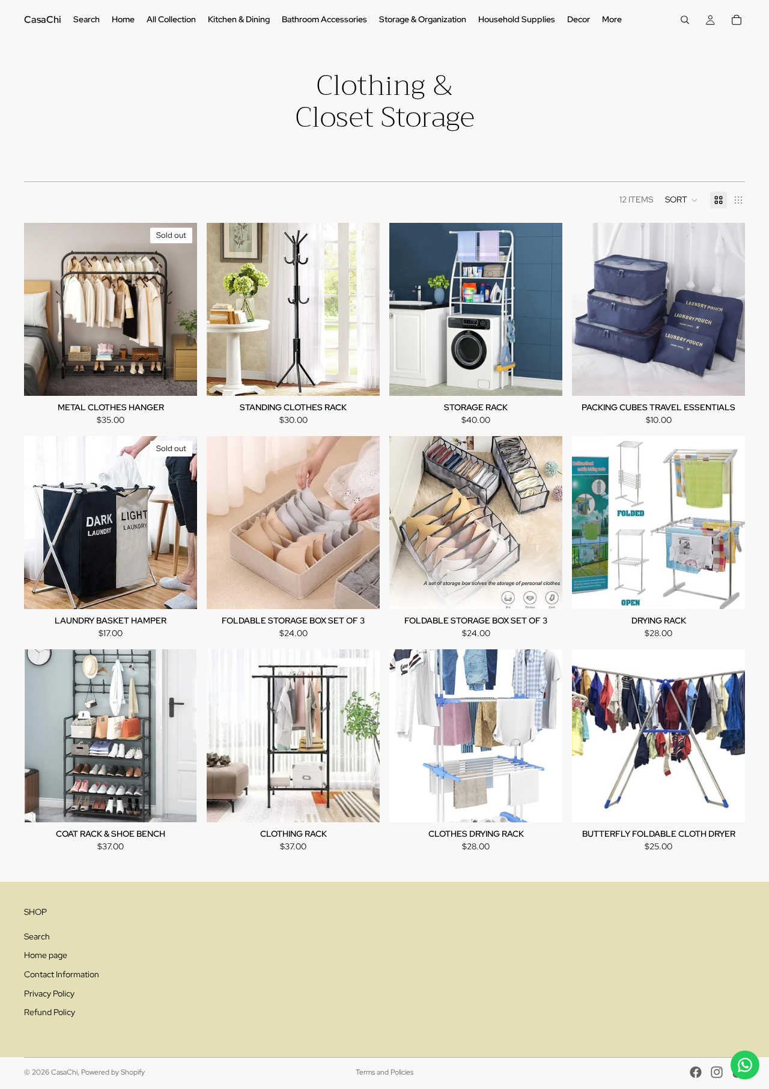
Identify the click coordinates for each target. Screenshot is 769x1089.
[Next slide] (179, 309)
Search (37, 936)
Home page (45, 955)
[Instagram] (717, 1072)
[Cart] (736, 20)
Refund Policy (49, 1012)
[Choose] (726, 377)
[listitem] (612, 20)
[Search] (685, 20)
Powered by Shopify (113, 1072)
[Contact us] (745, 1065)
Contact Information (61, 974)
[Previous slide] (42, 309)
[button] (681, 200)
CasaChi (64, 1072)
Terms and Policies (384, 1072)
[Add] (361, 377)
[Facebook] (695, 1072)
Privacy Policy (49, 993)
